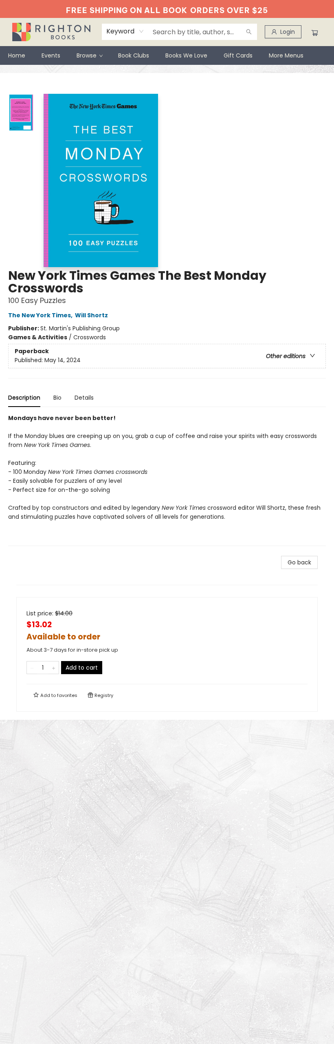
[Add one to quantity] (53, 667)
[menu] (167, 55)
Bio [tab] (57, 398)
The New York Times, (41, 315)
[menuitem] (16, 55)
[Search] (249, 32)
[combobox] (125, 31)
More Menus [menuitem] (286, 55)
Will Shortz (91, 315)
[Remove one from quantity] (32, 667)
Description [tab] (24, 398)
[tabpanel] (167, 480)
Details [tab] (84, 398)
